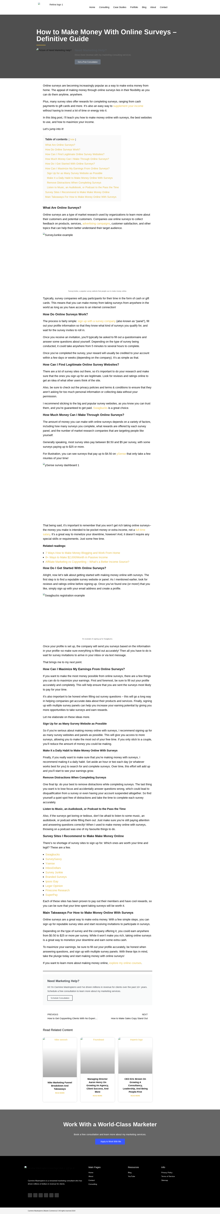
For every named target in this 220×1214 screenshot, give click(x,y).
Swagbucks (100, 408)
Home (92, 7)
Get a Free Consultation (88, 62)
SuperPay (51, 894)
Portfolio (134, 7)
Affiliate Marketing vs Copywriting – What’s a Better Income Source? (87, 561)
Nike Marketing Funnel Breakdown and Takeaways (60, 1085)
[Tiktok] (35, 1195)
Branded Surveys (56, 876)
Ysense (50, 863)
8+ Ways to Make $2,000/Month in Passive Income (76, 557)
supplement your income (128, 106)
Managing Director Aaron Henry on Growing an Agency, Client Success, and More (97, 1085)
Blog (144, 7)
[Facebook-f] (57, 1195)
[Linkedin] (46, 1195)
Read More (60, 1093)
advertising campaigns (96, 223)
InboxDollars (53, 868)
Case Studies (119, 7)
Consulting (104, 7)
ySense (121, 453)
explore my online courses (125, 963)
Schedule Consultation (60, 998)
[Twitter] (51, 1195)
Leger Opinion (54, 885)
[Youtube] (30, 1195)
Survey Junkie (54, 872)
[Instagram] (41, 1195)
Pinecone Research (57, 890)
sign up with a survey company (97, 321)
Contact (163, 7)
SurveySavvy (53, 859)
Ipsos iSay (51, 881)
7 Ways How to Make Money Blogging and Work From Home (82, 552)
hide (72, 139)
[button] (39, 87)
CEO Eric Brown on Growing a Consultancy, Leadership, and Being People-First (135, 1085)
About (153, 7)
